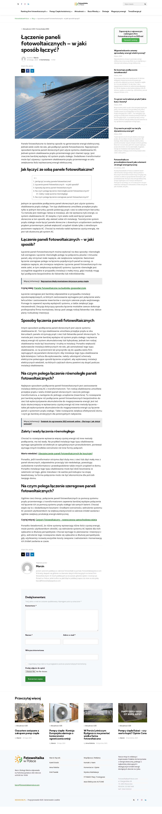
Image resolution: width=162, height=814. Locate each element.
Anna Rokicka (90, 743)
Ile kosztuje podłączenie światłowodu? (125, 71)
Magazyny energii (118, 11)
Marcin (36, 58)
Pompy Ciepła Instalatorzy (60, 11)
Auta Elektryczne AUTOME (94, 782)
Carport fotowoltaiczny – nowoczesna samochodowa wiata (66, 519)
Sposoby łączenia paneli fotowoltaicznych (53, 187)
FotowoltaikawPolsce (22, 18)
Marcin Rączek (54, 758)
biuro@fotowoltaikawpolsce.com (27, 785)
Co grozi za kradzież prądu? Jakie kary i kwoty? (130, 100)
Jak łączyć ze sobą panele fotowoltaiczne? (53, 181)
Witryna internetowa (34, 650)
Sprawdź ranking (130, 40)
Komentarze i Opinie (91, 767)
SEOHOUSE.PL (20, 800)
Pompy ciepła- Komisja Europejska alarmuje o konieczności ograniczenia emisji (61, 734)
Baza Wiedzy (93, 11)
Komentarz (30, 606)
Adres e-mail (69, 635)
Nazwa (29, 635)
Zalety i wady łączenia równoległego (53, 194)
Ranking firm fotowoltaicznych (33, 11)
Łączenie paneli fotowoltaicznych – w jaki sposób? (57, 184)
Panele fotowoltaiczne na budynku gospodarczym (60, 288)
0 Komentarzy (44, 60)
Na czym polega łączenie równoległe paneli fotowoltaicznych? (62, 191)
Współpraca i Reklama (92, 758)
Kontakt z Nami (89, 762)
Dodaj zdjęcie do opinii (35, 668)
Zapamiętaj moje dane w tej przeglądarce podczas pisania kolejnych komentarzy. (57, 664)
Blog (33, 18)
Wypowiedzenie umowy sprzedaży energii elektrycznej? (129, 51)
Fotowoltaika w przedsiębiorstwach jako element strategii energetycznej (130, 162)
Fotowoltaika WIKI (42, 29)
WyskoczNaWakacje (91, 772)
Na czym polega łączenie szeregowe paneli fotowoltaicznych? (61, 197)
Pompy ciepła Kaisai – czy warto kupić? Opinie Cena (132, 732)
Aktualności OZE (29, 29)
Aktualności (79, 11)
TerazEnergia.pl (134, 11)
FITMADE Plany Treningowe (94, 777)
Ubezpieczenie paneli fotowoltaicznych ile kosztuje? (65, 453)
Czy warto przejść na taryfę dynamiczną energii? (127, 129)
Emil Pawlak (53, 772)
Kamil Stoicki (54, 762)
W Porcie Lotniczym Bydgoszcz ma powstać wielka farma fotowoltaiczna (97, 734)
